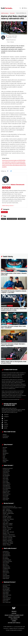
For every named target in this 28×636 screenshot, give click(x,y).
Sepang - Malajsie (7, 544)
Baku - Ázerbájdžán (7, 510)
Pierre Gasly (5, 481)
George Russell (6, 469)
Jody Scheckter (6, 575)
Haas (4, 456)
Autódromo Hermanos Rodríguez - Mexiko (12, 507)
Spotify (5, 427)
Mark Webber (6, 592)
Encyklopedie (6, 436)
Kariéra (14, 620)
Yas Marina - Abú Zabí (7, 537)
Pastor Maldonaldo (7, 595)
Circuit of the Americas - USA (9, 506)
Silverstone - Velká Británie (9, 534)
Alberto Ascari (6, 571)
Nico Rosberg (6, 558)
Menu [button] (25, 8)
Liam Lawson (6, 479)
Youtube (6, 426)
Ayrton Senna (6, 565)
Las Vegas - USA (6, 520)
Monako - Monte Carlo (8, 527)
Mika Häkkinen (6, 577)
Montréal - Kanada (7, 529)
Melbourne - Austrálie (7, 524)
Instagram (6, 416)
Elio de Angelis (6, 589)
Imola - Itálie (5, 514)
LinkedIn (6, 424)
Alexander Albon (6, 491)
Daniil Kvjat (5, 596)
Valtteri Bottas (6, 498)
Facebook (6, 414)
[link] (20, 8)
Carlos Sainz (5, 489)
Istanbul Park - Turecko (8, 543)
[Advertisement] (14, 2)
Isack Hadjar (5, 478)
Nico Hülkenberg (6, 488)
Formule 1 (12, 13)
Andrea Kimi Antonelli (8, 468)
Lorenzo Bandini (6, 599)
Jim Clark (5, 574)
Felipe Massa (5, 593)
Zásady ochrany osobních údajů (14, 615)
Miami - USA (5, 526)
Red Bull (5, 451)
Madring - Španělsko (7, 540)
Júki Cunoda (5, 495)
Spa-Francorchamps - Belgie (9, 536)
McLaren (5, 450)
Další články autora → (8, 205)
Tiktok (5, 422)
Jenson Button (6, 572)
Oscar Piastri (5, 476)
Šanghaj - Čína (6, 533)
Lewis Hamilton (6, 471)
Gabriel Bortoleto (6, 486)
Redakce (5, 434)
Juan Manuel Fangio (7, 561)
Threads (6, 420)
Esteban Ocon (6, 492)
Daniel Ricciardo (6, 585)
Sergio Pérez (5, 499)
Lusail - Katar (6, 521)
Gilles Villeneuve (6, 590)
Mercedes (5, 447)
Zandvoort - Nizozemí (7, 539)
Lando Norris (5, 472)
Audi (4, 457)
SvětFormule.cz (4, 13)
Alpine (3, 218)
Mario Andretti (6, 562)
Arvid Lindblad (6, 482)
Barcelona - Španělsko (8, 512)
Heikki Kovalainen (7, 597)
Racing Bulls (5, 453)
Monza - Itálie (6, 530)
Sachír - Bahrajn (6, 509)
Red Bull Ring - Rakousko (8, 531)
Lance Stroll (5, 496)
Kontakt (14, 613)
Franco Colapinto (6, 484)
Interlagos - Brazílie (7, 516)
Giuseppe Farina (6, 568)
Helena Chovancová (10, 39)
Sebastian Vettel (6, 567)
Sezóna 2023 (22, 218)
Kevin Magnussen (7, 602)
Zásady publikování (14, 617)
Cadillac (4, 461)
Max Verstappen (6, 475)
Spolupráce (5, 437)
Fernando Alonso (6, 494)
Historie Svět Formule (14, 622)
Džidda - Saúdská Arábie (8, 513)
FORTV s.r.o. (22, 399)
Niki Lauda (5, 557)
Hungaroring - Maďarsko (8, 519)
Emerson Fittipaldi (7, 559)
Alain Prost (5, 564)
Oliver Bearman (6, 485)
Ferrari (4, 448)
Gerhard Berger (6, 587)
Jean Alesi (5, 586)
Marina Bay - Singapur (8, 523)
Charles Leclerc (6, 474)
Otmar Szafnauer (12, 218)
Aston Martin (5, 460)
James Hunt (5, 569)
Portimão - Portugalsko (8, 541)
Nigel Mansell (6, 578)
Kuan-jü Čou (5, 600)
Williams (5, 458)
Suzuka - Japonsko (7, 517)
